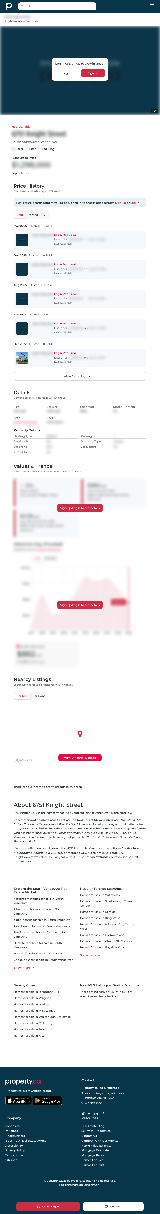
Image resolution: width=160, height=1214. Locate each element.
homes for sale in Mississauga (34, 1010)
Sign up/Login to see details (80, 508)
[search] (57, 6)
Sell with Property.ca (96, 1131)
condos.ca (12, 1126)
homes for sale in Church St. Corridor (106, 941)
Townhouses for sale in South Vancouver (42, 926)
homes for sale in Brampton (33, 1029)
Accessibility (14, 1145)
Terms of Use (14, 1155)
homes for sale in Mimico (98, 912)
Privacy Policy (15, 1150)
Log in (67, 73)
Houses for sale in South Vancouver (38, 953)
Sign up (93, 73)
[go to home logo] (23, 1082)
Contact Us (89, 1136)
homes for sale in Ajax (29, 1035)
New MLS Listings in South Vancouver (110, 985)
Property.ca (13, 1091)
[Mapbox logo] (23, 760)
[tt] (84, 1114)
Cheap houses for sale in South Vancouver (43, 959)
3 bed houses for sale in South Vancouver (43, 920)
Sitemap (11, 1160)
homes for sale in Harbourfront (102, 935)
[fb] (90, 1114)
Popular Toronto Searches (101, 889)
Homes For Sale (92, 1160)
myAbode (35, 1091)
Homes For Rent (92, 1164)
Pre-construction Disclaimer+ (80, 1185)
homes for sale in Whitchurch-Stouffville (42, 1017)
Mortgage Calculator (95, 1150)
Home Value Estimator (97, 1145)
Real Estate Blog (92, 1126)
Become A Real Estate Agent (25, 1140)
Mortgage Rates (92, 1155)
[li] (97, 1114)
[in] (103, 1114)
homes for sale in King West (100, 918)
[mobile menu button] (154, 6)
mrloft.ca (11, 1131)
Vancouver (32, 21)
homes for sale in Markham (33, 1004)
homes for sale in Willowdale (100, 895)
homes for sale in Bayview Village (103, 947)
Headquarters (15, 1136)
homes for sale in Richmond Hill (36, 992)
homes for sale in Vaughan (32, 998)
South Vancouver (15, 21)
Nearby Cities (24, 985)
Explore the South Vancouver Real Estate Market (41, 890)
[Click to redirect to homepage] (9, 6)
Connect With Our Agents (99, 1140)
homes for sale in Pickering (33, 1023)
